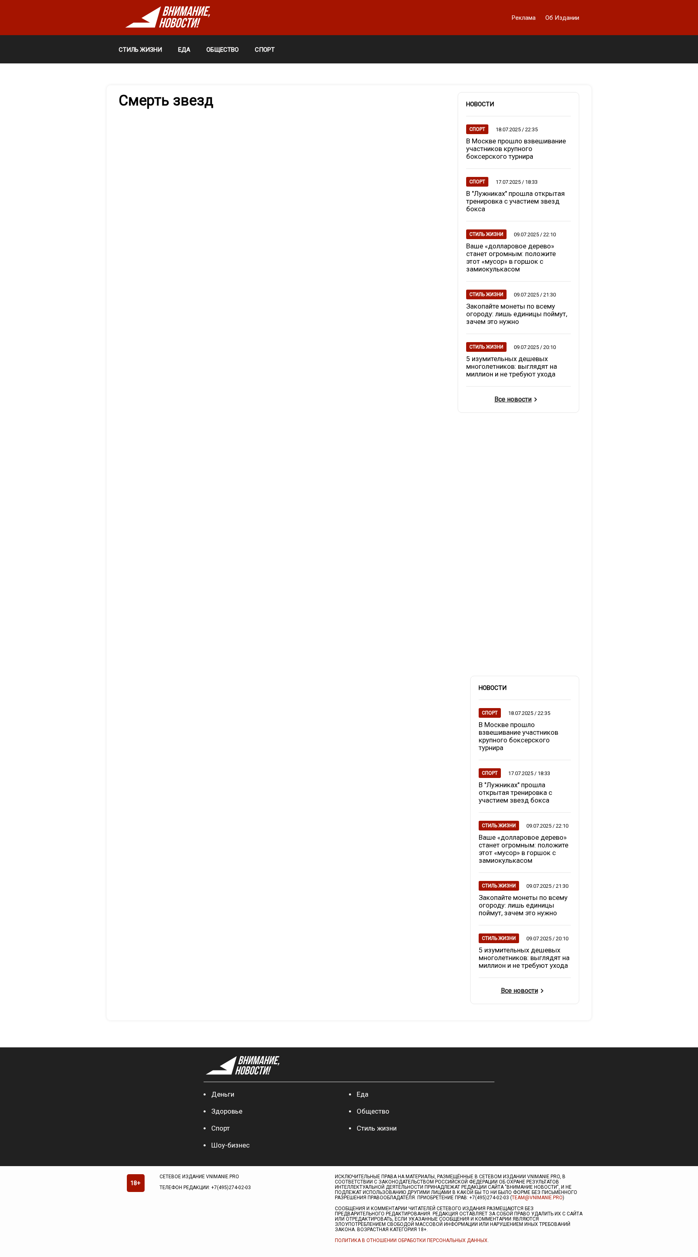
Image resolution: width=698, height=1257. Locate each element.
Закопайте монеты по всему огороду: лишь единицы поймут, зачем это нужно (516, 314)
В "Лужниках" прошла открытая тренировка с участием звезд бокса (515, 201)
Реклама (524, 17)
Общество (373, 1111)
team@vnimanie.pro (537, 1197)
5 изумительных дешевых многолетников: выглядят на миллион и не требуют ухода (511, 366)
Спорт (220, 1128)
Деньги (222, 1094)
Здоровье (226, 1111)
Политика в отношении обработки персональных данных (411, 1240)
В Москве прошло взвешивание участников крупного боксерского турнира (516, 148)
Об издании (562, 17)
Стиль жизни (377, 1128)
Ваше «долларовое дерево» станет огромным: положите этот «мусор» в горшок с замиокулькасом (511, 257)
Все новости (513, 399)
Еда (362, 1094)
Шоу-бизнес (230, 1145)
